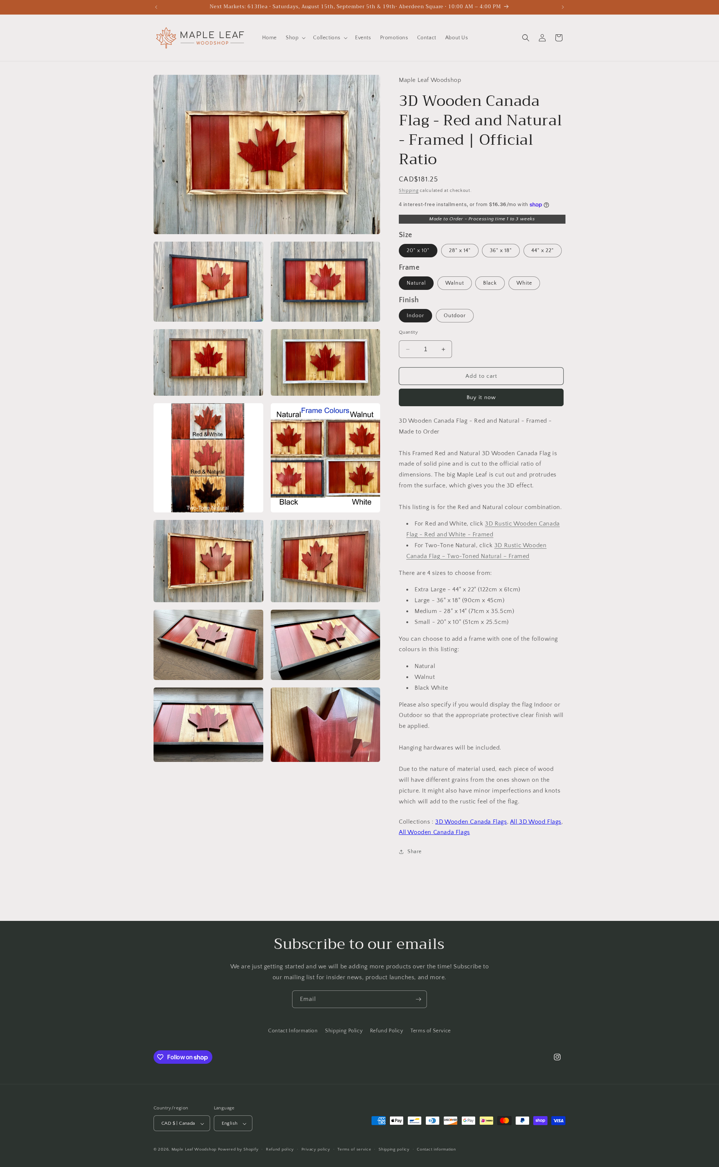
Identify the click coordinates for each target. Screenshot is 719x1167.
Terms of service (354, 1149)
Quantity (408, 332)
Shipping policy (394, 1149)
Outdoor (455, 316)
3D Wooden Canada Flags (471, 821)
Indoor (415, 316)
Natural (416, 283)
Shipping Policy (343, 1031)
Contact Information (293, 1031)
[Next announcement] (563, 7)
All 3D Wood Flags (535, 821)
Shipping (409, 190)
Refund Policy (386, 1031)
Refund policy (280, 1149)
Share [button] (414, 852)
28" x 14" (460, 251)
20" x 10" (418, 251)
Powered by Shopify (238, 1150)
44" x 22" (542, 251)
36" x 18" (501, 251)
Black (490, 283)
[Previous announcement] (156, 7)
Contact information (436, 1149)
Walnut (454, 283)
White (524, 283)
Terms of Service (430, 1031)
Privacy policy (315, 1149)
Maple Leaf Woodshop (194, 1150)
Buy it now (481, 397)
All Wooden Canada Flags (434, 832)
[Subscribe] (418, 999)
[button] (295, 38)
